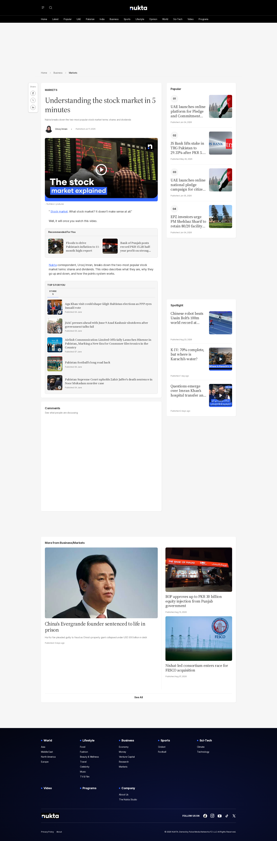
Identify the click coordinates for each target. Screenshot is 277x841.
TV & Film (84, 776)
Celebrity (84, 766)
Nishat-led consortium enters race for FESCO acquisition (196, 668)
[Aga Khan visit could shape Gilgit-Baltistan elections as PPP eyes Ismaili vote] (54, 307)
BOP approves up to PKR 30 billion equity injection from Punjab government (193, 601)
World (165, 19)
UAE (79, 19)
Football (162, 751)
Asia (43, 746)
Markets (51, 90)
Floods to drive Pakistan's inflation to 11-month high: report (83, 247)
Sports (127, 19)
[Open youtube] (220, 816)
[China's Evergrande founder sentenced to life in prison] (101, 582)
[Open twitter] (234, 816)
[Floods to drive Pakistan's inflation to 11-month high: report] (55, 246)
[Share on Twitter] (33, 100)
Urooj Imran (61, 129)
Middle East (47, 751)
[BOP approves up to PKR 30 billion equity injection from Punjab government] (198, 569)
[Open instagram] (212, 816)
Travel (83, 761)
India (102, 19)
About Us (123, 794)
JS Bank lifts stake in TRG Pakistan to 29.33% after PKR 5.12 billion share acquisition (188, 148)
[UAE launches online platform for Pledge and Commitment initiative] (220, 106)
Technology (203, 751)
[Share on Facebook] (33, 93)
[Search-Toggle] (51, 8)
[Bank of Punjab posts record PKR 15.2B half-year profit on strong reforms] (110, 246)
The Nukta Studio (128, 799)
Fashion (84, 751)
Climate (201, 746)
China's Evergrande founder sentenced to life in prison (95, 626)
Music (83, 771)
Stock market (59, 211)
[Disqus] (101, 461)
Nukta (53, 265)
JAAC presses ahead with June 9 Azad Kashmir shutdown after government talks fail (106, 325)
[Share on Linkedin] (33, 107)
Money (122, 751)
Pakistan (90, 19)
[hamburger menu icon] (43, 8)
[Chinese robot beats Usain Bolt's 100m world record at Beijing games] (220, 322)
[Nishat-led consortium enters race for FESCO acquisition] (198, 638)
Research (124, 761)
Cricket (161, 746)
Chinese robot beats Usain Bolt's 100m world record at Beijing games (187, 318)
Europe (44, 761)
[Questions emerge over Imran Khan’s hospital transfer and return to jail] (220, 395)
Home (44, 19)
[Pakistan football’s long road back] (54, 363)
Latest (55, 19)
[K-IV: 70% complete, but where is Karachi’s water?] (220, 358)
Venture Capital (127, 756)
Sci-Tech (177, 19)
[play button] (101, 169)
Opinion (153, 19)
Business (114, 19)
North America (48, 756)
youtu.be (60, 204)
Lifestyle (140, 19)
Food (82, 746)
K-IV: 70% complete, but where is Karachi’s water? (187, 354)
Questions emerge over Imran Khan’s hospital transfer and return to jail (188, 391)
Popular (67, 19)
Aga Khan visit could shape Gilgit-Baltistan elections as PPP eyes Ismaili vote (108, 306)
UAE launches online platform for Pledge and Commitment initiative (188, 111)
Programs (203, 19)
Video (191, 19)
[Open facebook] (205, 816)
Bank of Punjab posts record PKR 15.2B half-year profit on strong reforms (135, 247)
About (59, 832)
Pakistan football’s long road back (87, 362)
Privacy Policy (47, 832)
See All (138, 697)
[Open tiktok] (227, 816)
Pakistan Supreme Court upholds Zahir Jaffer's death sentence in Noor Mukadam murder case (108, 381)
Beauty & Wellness (89, 756)
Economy (123, 746)
